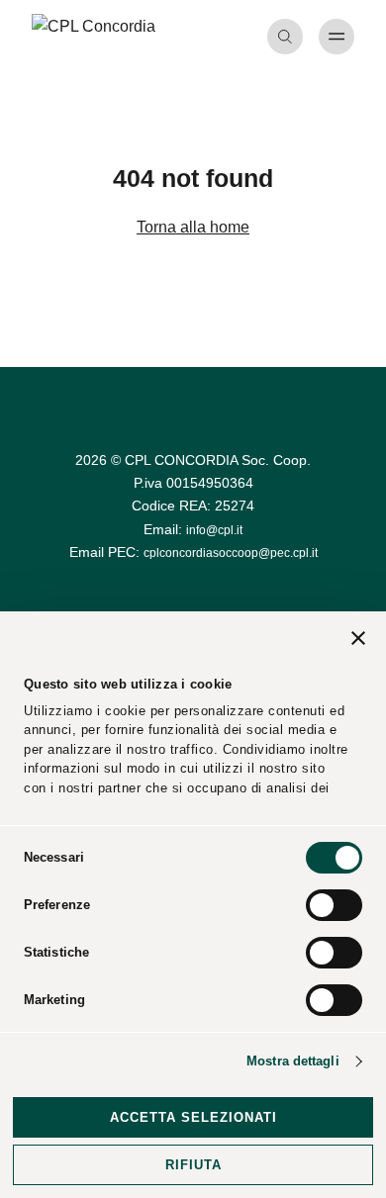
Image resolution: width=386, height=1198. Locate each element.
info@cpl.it (214, 530)
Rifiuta (193, 1164)
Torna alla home (193, 227)
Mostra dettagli (292, 1061)
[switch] (334, 905)
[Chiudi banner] (358, 641)
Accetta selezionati (193, 1117)
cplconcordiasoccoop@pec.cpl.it (231, 553)
